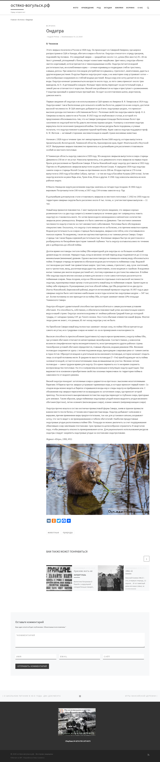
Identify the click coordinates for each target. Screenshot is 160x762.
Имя (19, 657)
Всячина (21, 20)
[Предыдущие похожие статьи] (140, 559)
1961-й (129, 570)
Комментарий (25, 635)
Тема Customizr (39, 758)
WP (21, 758)
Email (63, 657)
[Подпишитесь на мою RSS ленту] (148, 754)
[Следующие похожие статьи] (146, 559)
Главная (13, 20)
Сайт (107, 657)
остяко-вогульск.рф (25, 754)
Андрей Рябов (53, 37)
